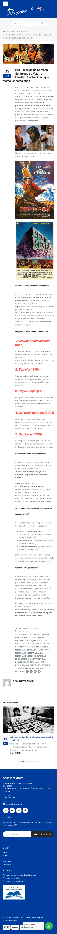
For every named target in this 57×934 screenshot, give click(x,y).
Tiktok (25, 810)
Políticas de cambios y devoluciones (19, 875)
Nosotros (7, 855)
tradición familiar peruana (29, 668)
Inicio (5, 852)
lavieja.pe (38, 640)
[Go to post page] (28, 719)
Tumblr (39, 671)
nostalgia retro (39, 647)
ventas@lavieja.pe (13, 804)
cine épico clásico (25, 637)
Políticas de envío (11, 878)
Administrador (29, 628)
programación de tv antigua (30, 659)
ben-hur (23, 634)
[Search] (42, 23)
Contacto (7, 864)
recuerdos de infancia (27, 662)
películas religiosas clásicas (30, 656)
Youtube (12, 810)
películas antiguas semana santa (32, 650)
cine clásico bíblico (38, 634)
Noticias (23, 631)
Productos (7, 861)
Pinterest (35, 671)
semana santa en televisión (36, 665)
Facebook (27, 671)
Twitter (31, 671)
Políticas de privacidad (13, 881)
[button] (5, 4)
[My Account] (32, 9)
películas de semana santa (28, 653)
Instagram (19, 810)
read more (15, 753)
